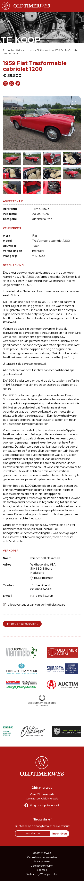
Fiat (34, 235)
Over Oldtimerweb (42, 794)
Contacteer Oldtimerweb (42, 798)
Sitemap (42, 869)
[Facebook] (17, 83)
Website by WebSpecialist (42, 874)
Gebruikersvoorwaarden (42, 857)
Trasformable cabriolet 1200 (51, 240)
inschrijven (59, 833)
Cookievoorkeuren (42, 865)
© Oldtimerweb (42, 852)
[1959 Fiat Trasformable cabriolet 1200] (42, 123)
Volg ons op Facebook (45, 805)
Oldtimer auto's (45, 50)
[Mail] (5, 83)
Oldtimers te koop (25, 50)
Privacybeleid (42, 861)
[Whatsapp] (11, 83)
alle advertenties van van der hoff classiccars (36, 604)
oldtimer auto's (42, 219)
